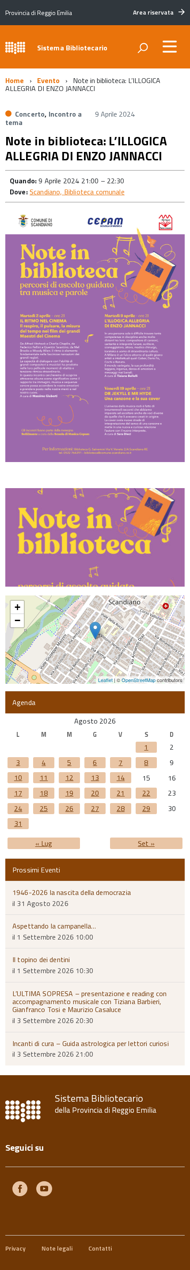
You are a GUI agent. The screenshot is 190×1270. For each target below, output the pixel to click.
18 (44, 793)
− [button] (17, 620)
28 (121, 808)
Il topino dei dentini (41, 959)
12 (69, 777)
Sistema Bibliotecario (72, 47)
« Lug (44, 843)
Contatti (100, 1248)
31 (18, 823)
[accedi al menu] (170, 46)
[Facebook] (19, 1189)
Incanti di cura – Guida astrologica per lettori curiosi (90, 1043)
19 (69, 793)
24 (18, 808)
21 (121, 793)
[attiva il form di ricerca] (143, 48)
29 (146, 808)
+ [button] (17, 607)
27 (95, 808)
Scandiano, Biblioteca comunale (77, 191)
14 (121, 777)
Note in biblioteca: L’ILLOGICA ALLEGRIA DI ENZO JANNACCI (86, 148)
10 (18, 777)
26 (69, 808)
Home (14, 80)
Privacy (15, 1248)
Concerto (30, 114)
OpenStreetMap (139, 679)
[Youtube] (44, 1189)
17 (18, 793)
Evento (48, 80)
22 (146, 793)
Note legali (57, 1248)
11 (44, 777)
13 (95, 777)
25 (44, 808)
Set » (146, 843)
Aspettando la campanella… (54, 926)
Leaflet (105, 679)
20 (95, 793)
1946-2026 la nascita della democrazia (71, 892)
